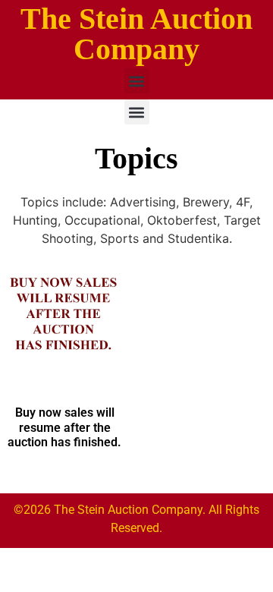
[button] (136, 80)
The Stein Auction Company (136, 34)
